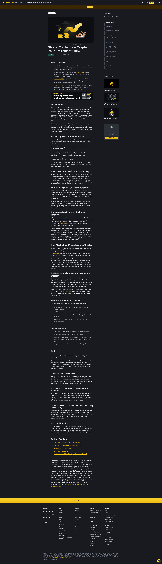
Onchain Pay (92, 517)
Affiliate (106, 510)
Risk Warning (62, 530)
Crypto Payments (78, 515)
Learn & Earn (92, 524)
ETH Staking (77, 526)
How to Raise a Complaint (110, 544)
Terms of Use (52, 557)
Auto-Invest (77, 524)
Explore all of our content (80, 500)
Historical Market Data (109, 517)
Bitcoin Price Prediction (95, 532)
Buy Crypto (77, 512)
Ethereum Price (93, 529)
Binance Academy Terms (65, 557)
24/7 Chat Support (109, 527)
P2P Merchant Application (95, 510)
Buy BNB (92, 539)
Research (77, 530)
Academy (77, 519)
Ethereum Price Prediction (95, 534)
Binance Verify (108, 537)
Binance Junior (78, 517)
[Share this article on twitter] (104, 16)
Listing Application (94, 512)
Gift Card (76, 521)
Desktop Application (63, 535)
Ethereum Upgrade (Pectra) (95, 536)
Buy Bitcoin (92, 538)
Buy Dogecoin (93, 543)
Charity (76, 531)
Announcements (62, 514)
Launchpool (77, 522)
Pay (75, 514)
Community (61, 528)
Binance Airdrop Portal (109, 541)
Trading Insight (108, 519)
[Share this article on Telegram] (113, 16)
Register (151, 2)
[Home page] (10, 3)
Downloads (61, 533)
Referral (106, 512)
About (60, 510)
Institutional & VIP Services (95, 514)
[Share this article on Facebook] (108, 16)
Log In (146, 2)
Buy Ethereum (93, 545)
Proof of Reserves (109, 521)
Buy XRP (92, 541)
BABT (76, 528)
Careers (61, 512)
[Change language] (156, 2)
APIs (106, 535)
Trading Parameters (109, 539)
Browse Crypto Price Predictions (96, 531)
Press (60, 517)
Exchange (77, 510)
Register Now (111, 137)
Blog (60, 526)
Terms (60, 521)
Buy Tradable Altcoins (94, 547)
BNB (106, 514)
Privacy (61, 522)
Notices (61, 531)
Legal (60, 519)
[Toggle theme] (159, 2)
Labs (91, 515)
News (60, 515)
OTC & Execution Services (110, 515)
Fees (106, 534)
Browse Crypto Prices (94, 525)
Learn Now (89, 6)
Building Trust (62, 524)
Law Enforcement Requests (111, 543)
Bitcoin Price (92, 527)
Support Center (108, 529)
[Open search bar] (142, 2)
